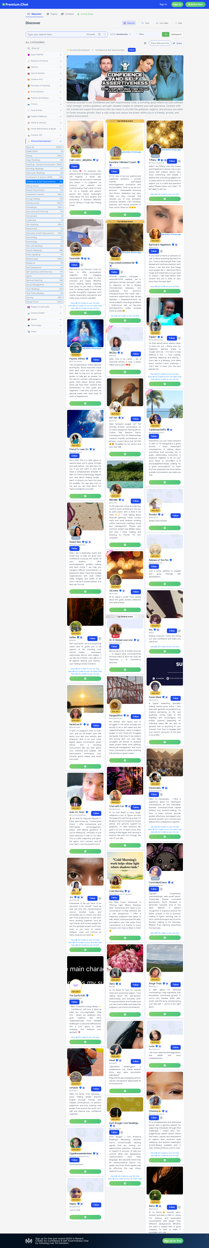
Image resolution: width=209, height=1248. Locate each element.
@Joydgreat (74, 900)
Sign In (163, 4)
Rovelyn (153, 514)
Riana (152, 1206)
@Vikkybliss (74, 163)
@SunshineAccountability (119, 168)
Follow (131, 50)
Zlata (112, 984)
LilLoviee (114, 590)
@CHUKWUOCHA (156, 340)
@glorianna (153, 1209)
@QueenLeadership (77, 545)
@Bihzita (112, 356)
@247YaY (113, 421)
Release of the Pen (159, 560)
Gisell (112, 1060)
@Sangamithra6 (115, 718)
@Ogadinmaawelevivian (79, 1156)
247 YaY (113, 417)
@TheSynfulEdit (75, 998)
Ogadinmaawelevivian (80, 1153)
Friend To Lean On (79, 449)
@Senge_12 (153, 986)
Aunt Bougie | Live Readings (123, 1123)
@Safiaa (72, 640)
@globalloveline (115, 643)
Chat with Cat (117, 806)
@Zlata (112, 987)
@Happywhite (74, 1207)
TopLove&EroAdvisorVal (122, 262)
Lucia (152, 1046)
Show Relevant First (160, 43)
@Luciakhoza (154, 1049)
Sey (151, 629)
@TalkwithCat (114, 809)
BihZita (113, 352)
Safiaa (72, 637)
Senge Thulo (155, 983)
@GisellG (113, 1063)
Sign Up (177, 4)
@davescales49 (155, 791)
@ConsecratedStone (77, 815)
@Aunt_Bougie (115, 1129)
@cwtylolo (73, 1090)
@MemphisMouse (156, 885)
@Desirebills (74, 261)
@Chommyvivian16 (156, 1114)
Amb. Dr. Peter (77, 812)
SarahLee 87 (76, 724)
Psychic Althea (77, 358)
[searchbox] (152, 34)
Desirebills (74, 258)
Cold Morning (116, 891)
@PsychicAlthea (75, 361)
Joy (71, 897)
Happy (73, 1203)
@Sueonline (153, 700)
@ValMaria (113, 268)
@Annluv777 (153, 247)
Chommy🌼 (155, 1111)
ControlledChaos (158, 882)
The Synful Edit (77, 995)
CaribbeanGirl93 (157, 429)
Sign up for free (173, 1240)
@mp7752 (113, 503)
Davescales (155, 788)
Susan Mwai (155, 697)
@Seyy (151, 632)
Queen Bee (75, 542)
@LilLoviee (113, 593)
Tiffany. (153, 160)
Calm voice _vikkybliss (80, 160)
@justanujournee (155, 563)
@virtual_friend (75, 452)
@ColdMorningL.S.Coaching (120, 894)
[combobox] (148, 34)
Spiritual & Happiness (160, 244)
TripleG (153, 337)
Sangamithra (116, 715)
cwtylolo (74, 1087)
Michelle (113, 500)
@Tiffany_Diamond (156, 163)
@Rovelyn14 (153, 517)
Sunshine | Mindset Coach (123, 162)
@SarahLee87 (74, 727)
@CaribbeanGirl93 (156, 432)
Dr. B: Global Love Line (121, 640)
